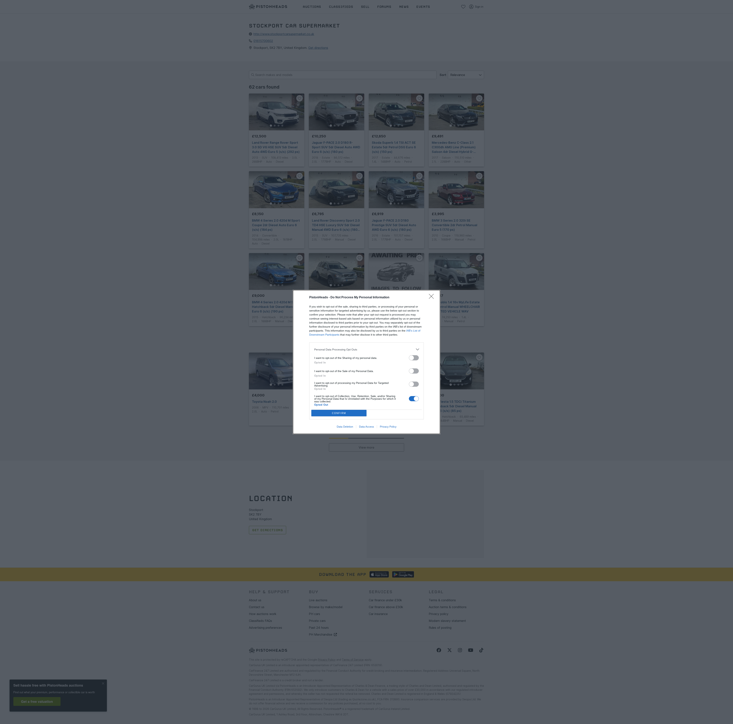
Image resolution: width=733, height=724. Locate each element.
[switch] (414, 357)
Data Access (366, 426)
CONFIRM (339, 413)
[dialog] (366, 362)
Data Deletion (345, 426)
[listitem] (366, 349)
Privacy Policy (388, 426)
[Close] (432, 297)
